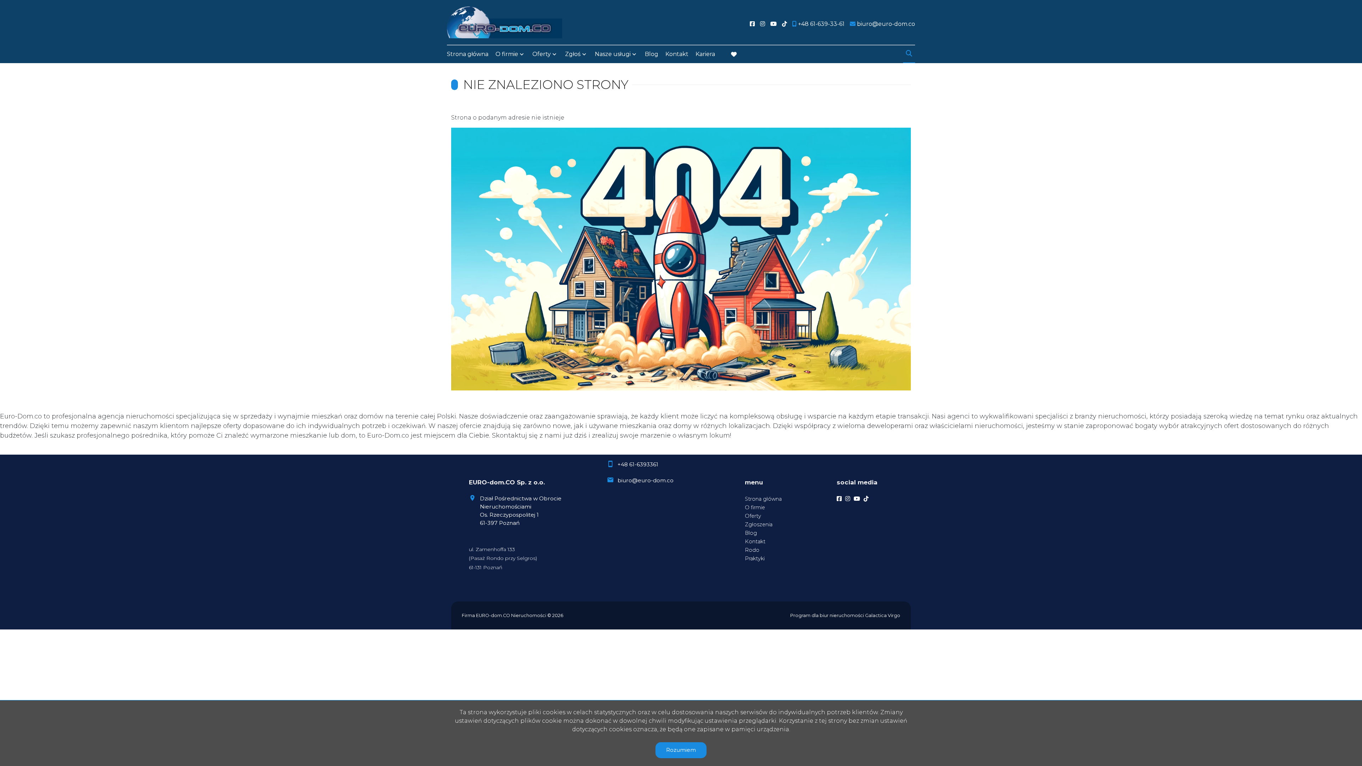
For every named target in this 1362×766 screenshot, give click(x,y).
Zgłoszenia (759, 524)
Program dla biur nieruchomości (827, 615)
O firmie (755, 507)
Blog (651, 54)
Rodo (752, 550)
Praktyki (755, 558)
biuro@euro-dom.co (646, 480)
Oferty (541, 54)
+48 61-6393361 (638, 464)
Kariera (705, 54)
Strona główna (467, 54)
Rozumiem (681, 749)
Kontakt (676, 54)
